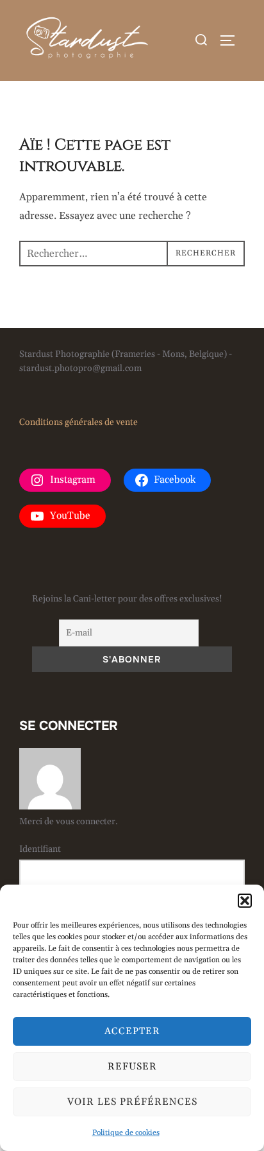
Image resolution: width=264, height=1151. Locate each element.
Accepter (132, 1031)
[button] (244, 900)
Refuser (132, 1066)
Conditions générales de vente (78, 422)
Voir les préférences (132, 1102)
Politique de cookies (126, 1133)
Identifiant (40, 849)
